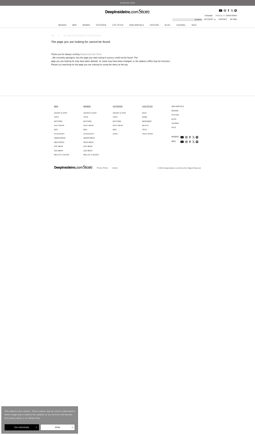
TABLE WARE (147, 134)
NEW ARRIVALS (136, 25)
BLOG (167, 25)
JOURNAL (181, 25)
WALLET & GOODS (61, 155)
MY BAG (233, 19)
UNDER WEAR (59, 138)
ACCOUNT (208, 19)
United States (231, 15)
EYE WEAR (58, 146)
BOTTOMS (58, 121)
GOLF (144, 113)
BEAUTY (145, 125)
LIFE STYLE (118, 25)
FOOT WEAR (59, 125)
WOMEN (86, 25)
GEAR (115, 134)
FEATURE (154, 25)
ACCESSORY (59, 134)
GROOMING (147, 121)
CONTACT (223, 19)
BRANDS (62, 25)
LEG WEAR (58, 150)
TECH (144, 129)
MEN (74, 25)
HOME (144, 117)
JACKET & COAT (60, 113)
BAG (56, 129)
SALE (194, 25)
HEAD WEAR (59, 142)
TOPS (56, 117)
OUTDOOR (101, 25)
